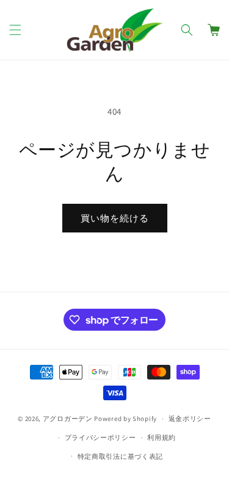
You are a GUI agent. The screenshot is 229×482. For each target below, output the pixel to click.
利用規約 (161, 437)
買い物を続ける (115, 218)
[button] (15, 29)
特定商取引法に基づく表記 (120, 456)
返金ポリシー (190, 418)
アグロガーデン (68, 418)
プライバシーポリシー (100, 437)
